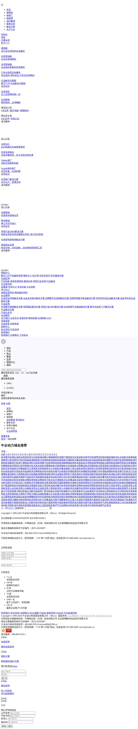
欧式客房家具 (48, 483)
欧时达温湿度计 (103, 499)
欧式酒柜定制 (74, 483)
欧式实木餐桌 (67, 480)
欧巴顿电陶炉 (67, 497)
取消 (4, 726)
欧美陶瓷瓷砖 (93, 485)
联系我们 (5, 332)
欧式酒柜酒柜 (61, 483)
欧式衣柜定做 (113, 477)
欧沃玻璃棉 (129, 463)
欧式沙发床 (75, 457)
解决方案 (10, 26)
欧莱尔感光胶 (61, 494)
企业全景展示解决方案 (34, 298)
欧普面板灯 (127, 468)
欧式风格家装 (80, 497)
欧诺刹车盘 (13, 471)
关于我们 (5, 318)
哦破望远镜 (88, 471)
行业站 (42, 613)
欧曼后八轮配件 (28, 502)
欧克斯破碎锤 (87, 494)
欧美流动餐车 (74, 488)
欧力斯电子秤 (22, 494)
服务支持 (10, 24)
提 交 (4, 678)
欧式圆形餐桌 (74, 477)
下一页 (14, 508)
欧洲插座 (33, 460)
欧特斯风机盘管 (28, 499)
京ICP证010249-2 (104, 616)
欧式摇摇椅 (58, 466)
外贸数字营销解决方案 (12, 307)
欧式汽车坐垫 (119, 480)
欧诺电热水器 (100, 483)
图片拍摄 (14, 110)
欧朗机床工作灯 (118, 502)
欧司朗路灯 (25, 466)
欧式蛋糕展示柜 (88, 499)
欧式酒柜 (68, 460)
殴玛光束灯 (114, 460)
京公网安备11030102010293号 (81, 616)
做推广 (9, 15)
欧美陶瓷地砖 (80, 485)
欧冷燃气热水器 (88, 502)
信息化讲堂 (44, 275)
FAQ (49, 318)
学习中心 (5, 290)
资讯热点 (20, 420)
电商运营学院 (7, 292)
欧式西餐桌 (79, 466)
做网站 (9, 12)
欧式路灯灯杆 (9, 483)
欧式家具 (93, 460)
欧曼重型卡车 (126, 488)
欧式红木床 (118, 457)
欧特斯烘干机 (22, 477)
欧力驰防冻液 (35, 494)
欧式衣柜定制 (126, 477)
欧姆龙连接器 (29, 485)
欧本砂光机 (45, 471)
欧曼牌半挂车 (93, 491)
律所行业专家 (39, 281)
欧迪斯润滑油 (126, 494)
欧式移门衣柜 (87, 477)
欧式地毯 (42, 460)
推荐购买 (5, 86)
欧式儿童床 (30, 468)
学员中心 (12, 287)
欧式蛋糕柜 (41, 468)
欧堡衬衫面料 (42, 497)
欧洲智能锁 (125, 460)
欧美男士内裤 (22, 488)
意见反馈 (15, 613)
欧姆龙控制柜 (16, 485)
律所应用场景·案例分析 (21, 281)
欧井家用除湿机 (28, 505)
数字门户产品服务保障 (12, 275)
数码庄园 (33, 318)
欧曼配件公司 (67, 491)
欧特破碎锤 (107, 457)
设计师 (35, 275)
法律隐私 (42, 318)
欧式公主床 (131, 471)
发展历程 (23, 318)
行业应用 (5, 304)
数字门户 (5, 43)
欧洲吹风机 (75, 463)
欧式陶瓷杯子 (42, 480)
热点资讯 (5, 329)
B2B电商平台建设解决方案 (76, 307)
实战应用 (5, 278)
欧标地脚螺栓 (29, 497)
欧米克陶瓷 (34, 471)
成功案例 (10, 21)
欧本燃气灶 (56, 471)
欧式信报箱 (69, 466)
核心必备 (5, 139)
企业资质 (5, 324)
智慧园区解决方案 (31, 307)
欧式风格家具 (119, 497)
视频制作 (24, 110)
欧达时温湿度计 (73, 505)
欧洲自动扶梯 (29, 474)
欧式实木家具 (106, 497)
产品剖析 (5, 281)
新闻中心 (5, 326)
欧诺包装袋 (23, 471)
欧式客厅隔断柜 (58, 499)
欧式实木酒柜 (55, 480)
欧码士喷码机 (106, 491)
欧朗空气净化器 (103, 502)
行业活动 (14, 329)
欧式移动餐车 (100, 477)
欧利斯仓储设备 (58, 502)
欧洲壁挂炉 (97, 457)
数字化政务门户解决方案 (102, 307)
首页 (8, 9)
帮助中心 (5, 273)
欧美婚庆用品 (100, 488)
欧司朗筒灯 (15, 466)
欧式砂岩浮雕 (80, 480)
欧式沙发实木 (93, 480)
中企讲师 (30, 287)
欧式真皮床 (36, 466)
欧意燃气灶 (120, 471)
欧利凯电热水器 (73, 502)
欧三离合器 (73, 468)
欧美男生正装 (35, 488)
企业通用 (5, 295)
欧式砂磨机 (112, 466)
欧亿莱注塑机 (119, 474)
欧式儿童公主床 (73, 499)
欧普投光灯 (116, 468)
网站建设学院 (21, 292)
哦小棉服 (48, 457)
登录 (3, 37)
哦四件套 (57, 457)
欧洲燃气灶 (43, 463)
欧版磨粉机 (110, 471)
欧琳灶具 (14, 457)
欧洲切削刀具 (67, 474)
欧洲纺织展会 (93, 474)
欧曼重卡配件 (16, 491)
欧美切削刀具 (106, 485)
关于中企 (10, 29)
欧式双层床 (101, 466)
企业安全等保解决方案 (12, 298)
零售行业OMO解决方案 (52, 307)
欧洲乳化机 (32, 463)
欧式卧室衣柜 (16, 480)
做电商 (9, 18)
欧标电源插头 (16, 497)
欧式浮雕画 (19, 468)
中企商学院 (6, 284)
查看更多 (5, 436)
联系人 (4, 718)
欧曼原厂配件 (42, 491)
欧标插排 (40, 457)
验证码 (4, 722)
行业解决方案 (7, 309)
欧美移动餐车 (55, 485)
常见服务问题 (57, 275)
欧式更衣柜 (8, 468)
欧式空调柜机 (35, 483)
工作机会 (23, 335)
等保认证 (15, 118)
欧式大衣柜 (51, 468)
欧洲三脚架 (21, 463)
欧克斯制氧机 (74, 494)
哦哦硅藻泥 (6, 474)
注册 (8, 403)
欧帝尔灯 (31, 457)
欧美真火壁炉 (42, 485)
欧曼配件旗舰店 (12, 502)
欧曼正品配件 (29, 491)
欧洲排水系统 (80, 474)
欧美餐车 (5, 457)
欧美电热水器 (113, 488)
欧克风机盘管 (100, 494)
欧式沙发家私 (106, 480)
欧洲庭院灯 (10, 463)
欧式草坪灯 (86, 457)
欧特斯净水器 (9, 477)
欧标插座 (59, 460)
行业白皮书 (6, 312)
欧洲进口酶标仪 (12, 499)
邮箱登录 (51, 613)
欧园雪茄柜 (97, 463)
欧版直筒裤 (66, 471)
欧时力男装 (17, 474)
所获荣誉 (14, 324)
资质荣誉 (5, 321)
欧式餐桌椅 (62, 468)
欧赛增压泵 (84, 468)
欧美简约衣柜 (87, 488)
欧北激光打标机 (88, 505)
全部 (3, 454)
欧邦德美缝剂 (55, 497)
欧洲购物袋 (64, 463)
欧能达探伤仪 (113, 483)
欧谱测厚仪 (105, 468)
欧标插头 (85, 460)
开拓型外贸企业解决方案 (108, 298)
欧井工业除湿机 (43, 505)
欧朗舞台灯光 (48, 494)
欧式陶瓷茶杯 (29, 480)
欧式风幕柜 (129, 457)
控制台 (4, 34)
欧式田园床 (90, 466)
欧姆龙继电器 (93, 497)
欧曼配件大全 (80, 491)
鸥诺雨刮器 (103, 460)
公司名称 (5, 713)
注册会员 (5, 40)
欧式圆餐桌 (47, 466)
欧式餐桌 (76, 460)
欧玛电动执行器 (43, 502)
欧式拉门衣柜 (22, 483)
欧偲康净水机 (48, 477)
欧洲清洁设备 (55, 474)
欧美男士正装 (119, 485)
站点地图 (34, 613)
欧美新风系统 (67, 485)
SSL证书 (5, 118)
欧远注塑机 (86, 463)
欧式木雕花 (123, 466)
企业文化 (14, 318)
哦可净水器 (99, 471)
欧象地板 (50, 460)
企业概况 (5, 315)
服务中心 (27, 275)
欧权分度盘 (94, 468)
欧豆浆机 (22, 457)
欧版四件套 (77, 471)
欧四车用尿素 (35, 477)
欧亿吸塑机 (107, 463)
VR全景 (4, 110)
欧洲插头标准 (106, 474)
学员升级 (21, 287)
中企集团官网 (70, 613)
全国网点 (14, 335)
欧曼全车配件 (55, 491)
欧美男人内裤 (61, 488)
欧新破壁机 (118, 463)
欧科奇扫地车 (113, 494)
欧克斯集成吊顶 (12, 505)
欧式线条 (24, 460)
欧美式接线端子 (118, 499)
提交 (10, 726)
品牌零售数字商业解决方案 (82, 298)
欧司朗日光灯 (61, 477)
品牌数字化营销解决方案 (57, 298)
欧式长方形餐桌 (43, 499)
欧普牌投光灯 (87, 483)
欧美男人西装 (48, 488)
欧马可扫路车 (119, 491)
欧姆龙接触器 (126, 483)
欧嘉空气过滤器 (58, 505)
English (59, 613)
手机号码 (5, 716)
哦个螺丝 (65, 457)
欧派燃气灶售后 (103, 505)
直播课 (4, 287)
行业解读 (50, 281)
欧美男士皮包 (9, 488)
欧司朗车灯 (15, 460)
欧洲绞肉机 (54, 463)
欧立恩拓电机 (9, 494)
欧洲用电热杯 (42, 474)
